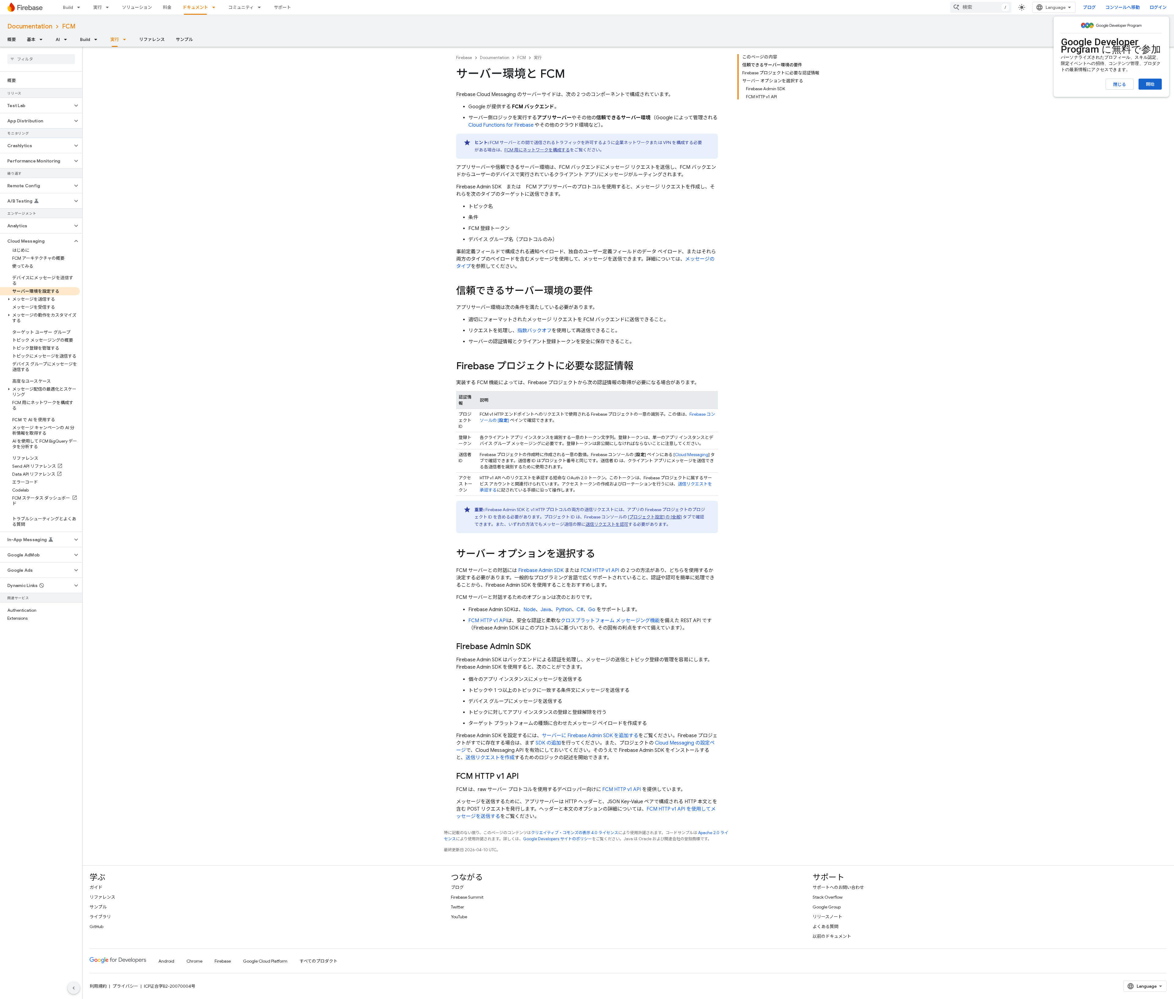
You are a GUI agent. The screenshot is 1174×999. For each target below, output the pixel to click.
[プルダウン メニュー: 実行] (109, 7)
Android (166, 961)
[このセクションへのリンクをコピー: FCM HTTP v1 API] (525, 776)
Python (564, 610)
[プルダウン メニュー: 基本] (42, 39)
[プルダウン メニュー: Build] (80, 7)
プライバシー (125, 986)
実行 (97, 7)
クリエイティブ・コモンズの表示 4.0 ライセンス (574, 832)
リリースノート (827, 916)
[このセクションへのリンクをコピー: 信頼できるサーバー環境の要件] (599, 291)
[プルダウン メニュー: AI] (67, 39)
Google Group (827, 907)
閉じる (1119, 84)
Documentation (29, 26)
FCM (69, 26)
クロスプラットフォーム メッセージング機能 (610, 621)
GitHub (96, 926)
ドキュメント (195, 7)
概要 (11, 39)
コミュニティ (241, 7)
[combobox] (980, 7)
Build (68, 7)
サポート (282, 7)
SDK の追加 (548, 743)
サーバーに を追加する (590, 736)
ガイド (96, 887)
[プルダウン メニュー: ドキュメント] (215, 7)
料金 (167, 7)
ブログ (1089, 7)
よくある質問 (825, 926)
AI (58, 39)
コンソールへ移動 (1123, 7)
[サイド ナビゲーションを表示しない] (74, 988)
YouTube (459, 916)
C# (580, 610)
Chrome (194, 961)
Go (591, 610)
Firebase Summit (467, 897)
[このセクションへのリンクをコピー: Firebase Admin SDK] (537, 647)
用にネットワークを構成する (537, 150)
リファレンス (152, 39)
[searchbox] (41, 59)
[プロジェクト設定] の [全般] (655, 517)
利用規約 (98, 986)
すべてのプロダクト (319, 961)
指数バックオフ (534, 331)
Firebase (464, 57)
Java (546, 610)
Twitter (457, 907)
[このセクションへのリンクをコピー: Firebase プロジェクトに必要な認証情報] (639, 366)
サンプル (184, 39)
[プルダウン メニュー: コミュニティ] (261, 7)
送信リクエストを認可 (606, 524)
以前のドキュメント (832, 936)
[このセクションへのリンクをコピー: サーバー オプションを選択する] (601, 554)
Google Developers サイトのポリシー (557, 838)
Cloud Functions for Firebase (500, 125)
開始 (1150, 84)
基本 (31, 39)
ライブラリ (100, 916)
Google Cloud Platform (265, 961)
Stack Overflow (828, 897)
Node (529, 610)
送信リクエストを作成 (490, 758)
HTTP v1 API (600, 570)
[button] (36, 106)
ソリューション (137, 7)
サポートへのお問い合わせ (838, 887)
